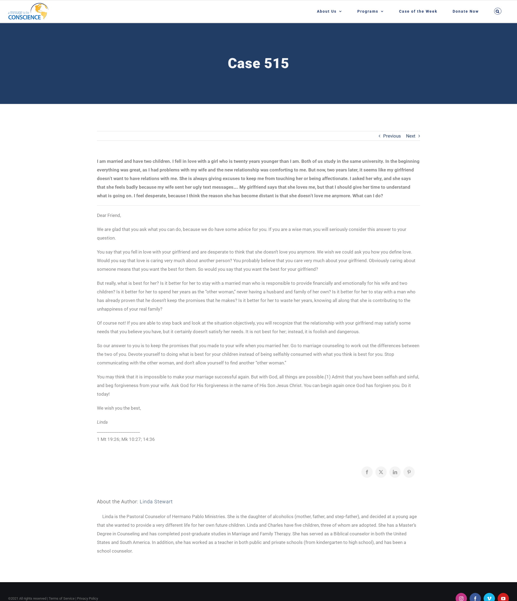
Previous (392, 136)
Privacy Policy (87, 598)
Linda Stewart (156, 501)
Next (410, 136)
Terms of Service (62, 598)
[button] (497, 11)
